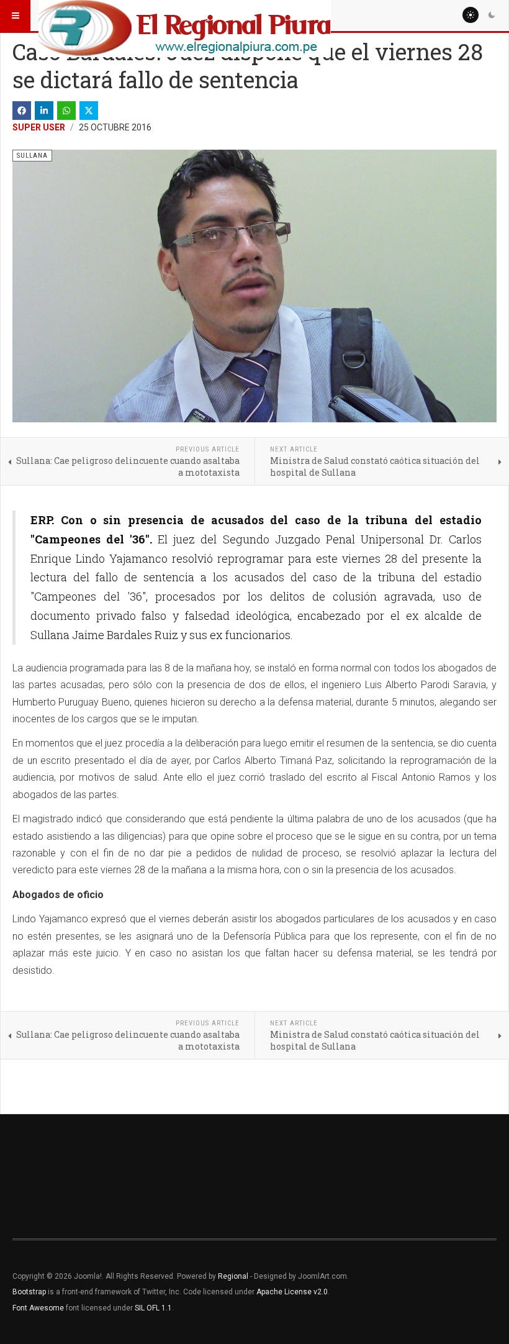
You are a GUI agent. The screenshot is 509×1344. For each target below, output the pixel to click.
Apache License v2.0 (292, 1291)
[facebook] (21, 110)
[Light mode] (470, 15)
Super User (38, 127)
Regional (233, 1276)
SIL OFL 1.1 (153, 1308)
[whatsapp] (66, 110)
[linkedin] (44, 110)
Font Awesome (38, 1308)
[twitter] (88, 110)
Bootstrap (29, 1291)
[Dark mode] (492, 15)
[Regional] (184, 15)
